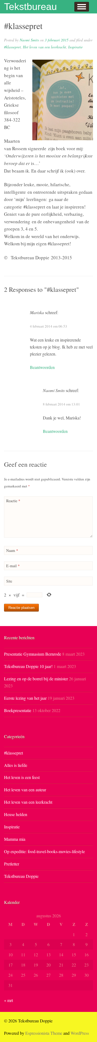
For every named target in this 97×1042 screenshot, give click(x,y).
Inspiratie (75, 46)
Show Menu (81, 6)
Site (9, 581)
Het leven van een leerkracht (44, 46)
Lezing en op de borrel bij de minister (36, 678)
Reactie (13, 500)
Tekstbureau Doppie (21, 876)
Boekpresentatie (17, 710)
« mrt (8, 1000)
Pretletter (11, 864)
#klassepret (12, 46)
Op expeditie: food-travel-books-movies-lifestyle (44, 851)
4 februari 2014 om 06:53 (48, 326)
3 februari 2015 (56, 39)
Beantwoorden (42, 367)
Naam (12, 550)
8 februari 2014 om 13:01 (61, 404)
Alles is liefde (15, 765)
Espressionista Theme (43, 1033)
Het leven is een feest (22, 777)
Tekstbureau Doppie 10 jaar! (28, 666)
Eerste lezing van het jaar (25, 698)
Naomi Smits (29, 39)
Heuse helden (15, 814)
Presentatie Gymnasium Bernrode (32, 654)
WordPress (80, 1033)
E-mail (13, 565)
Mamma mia (14, 839)
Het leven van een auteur (25, 789)
